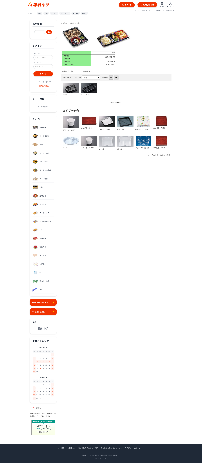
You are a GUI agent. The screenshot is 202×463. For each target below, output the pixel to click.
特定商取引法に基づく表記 (88, 448)
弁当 (46, 13)
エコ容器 (75, 13)
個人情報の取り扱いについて (111, 448)
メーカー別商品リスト (40, 302)
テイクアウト (65, 13)
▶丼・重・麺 (67, 71)
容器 (39, 13)
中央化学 (71, 23)
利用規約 (128, 448)
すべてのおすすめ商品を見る (159, 155)
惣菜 (77, 23)
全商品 (63, 23)
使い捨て (54, 13)
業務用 (84, 13)
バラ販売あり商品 (38, 312)
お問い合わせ (170, 11)
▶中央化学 (87, 71)
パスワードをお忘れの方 (142, 11)
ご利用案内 (157, 11)
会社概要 (61, 448)
